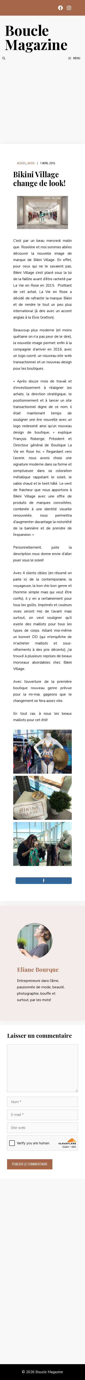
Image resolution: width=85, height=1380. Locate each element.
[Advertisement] (42, 102)
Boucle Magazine (36, 37)
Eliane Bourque (38, 969)
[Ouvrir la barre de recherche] (4, 58)
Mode (31, 163)
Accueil (21, 163)
